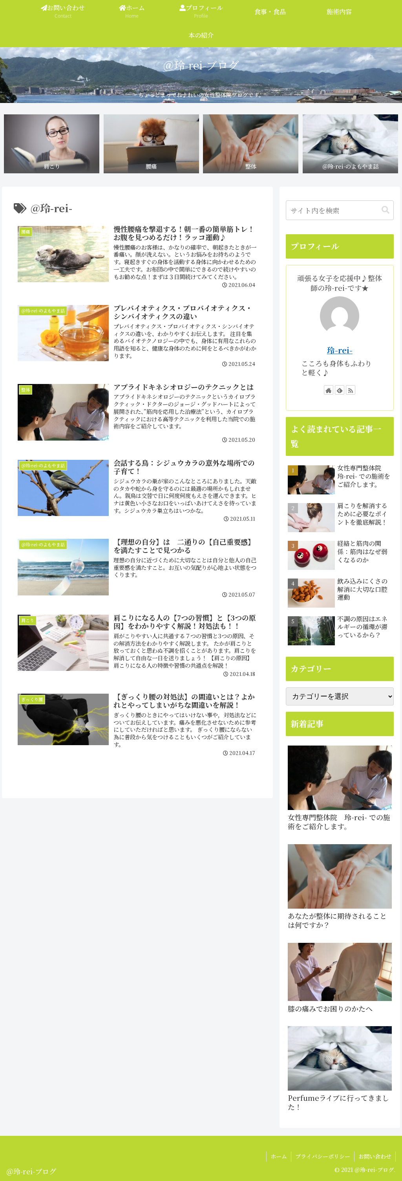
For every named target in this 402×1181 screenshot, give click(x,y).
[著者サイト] (328, 390)
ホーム (278, 1156)
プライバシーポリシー (322, 1156)
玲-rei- (340, 350)
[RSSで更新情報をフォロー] (350, 390)
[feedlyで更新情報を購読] (339, 390)
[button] (385, 210)
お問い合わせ (374, 1156)
